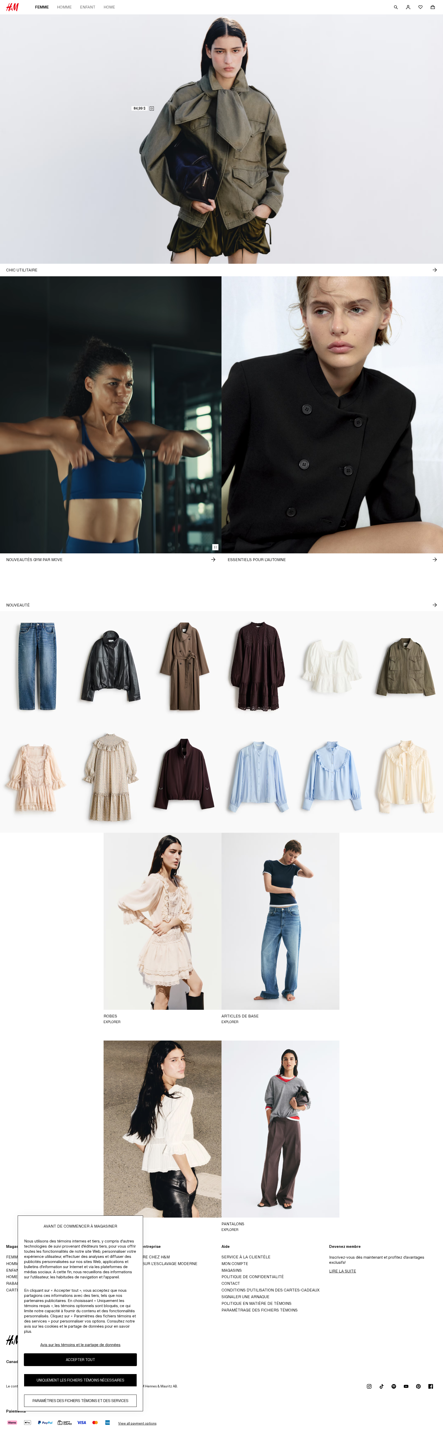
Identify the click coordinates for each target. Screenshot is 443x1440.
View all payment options (137, 1423)
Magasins (232, 1270)
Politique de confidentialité (253, 1277)
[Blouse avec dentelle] (258, 777)
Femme (42, 7)
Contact (231, 1283)
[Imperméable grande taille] (185, 666)
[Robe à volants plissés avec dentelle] (37, 777)
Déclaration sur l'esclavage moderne (155, 1263)
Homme (64, 7)
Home (109, 7)
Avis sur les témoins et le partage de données (80, 1345)
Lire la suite (342, 1271)
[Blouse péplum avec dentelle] (332, 666)
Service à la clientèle (246, 1257)
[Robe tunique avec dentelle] (258, 666)
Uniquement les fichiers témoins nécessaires (80, 1380)
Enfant (87, 7)
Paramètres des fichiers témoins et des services (80, 1400)
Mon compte (235, 1263)
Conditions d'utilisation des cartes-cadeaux (270, 1290)
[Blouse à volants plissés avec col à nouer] (406, 777)
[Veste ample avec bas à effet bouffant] (111, 666)
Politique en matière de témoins (256, 1303)
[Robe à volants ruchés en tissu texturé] (111, 777)
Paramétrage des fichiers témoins (260, 1310)
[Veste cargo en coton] (406, 666)
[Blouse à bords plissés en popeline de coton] (332, 777)
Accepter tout (80, 1359)
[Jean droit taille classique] (37, 666)
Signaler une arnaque (245, 1297)
